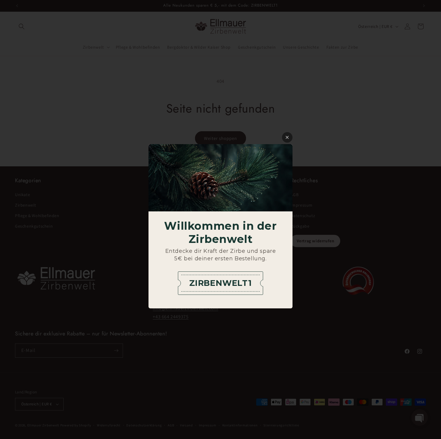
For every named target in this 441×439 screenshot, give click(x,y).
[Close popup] (287, 137)
